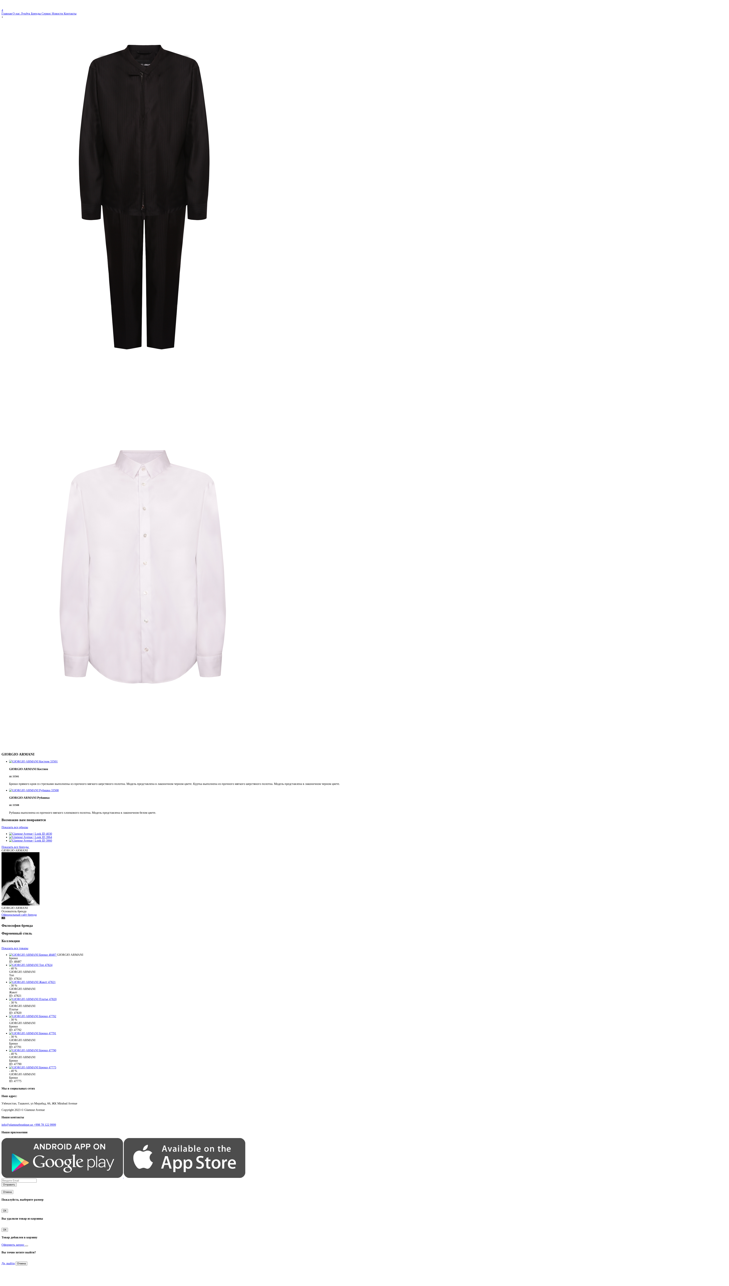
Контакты (70, 13)
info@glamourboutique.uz (18, 1124)
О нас (17, 13)
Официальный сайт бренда (19, 914)
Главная (7, 13)
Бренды (36, 13)
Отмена (7, 1192)
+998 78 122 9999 (45, 1124)
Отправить (9, 1184)
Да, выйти (8, 1263)
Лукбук (26, 13)
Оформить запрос (13, 1244)
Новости (58, 13)
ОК (4, 1210)
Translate (29, 6)
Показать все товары (15, 948)
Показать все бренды (15, 847)
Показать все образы (15, 827)
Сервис (47, 13)
